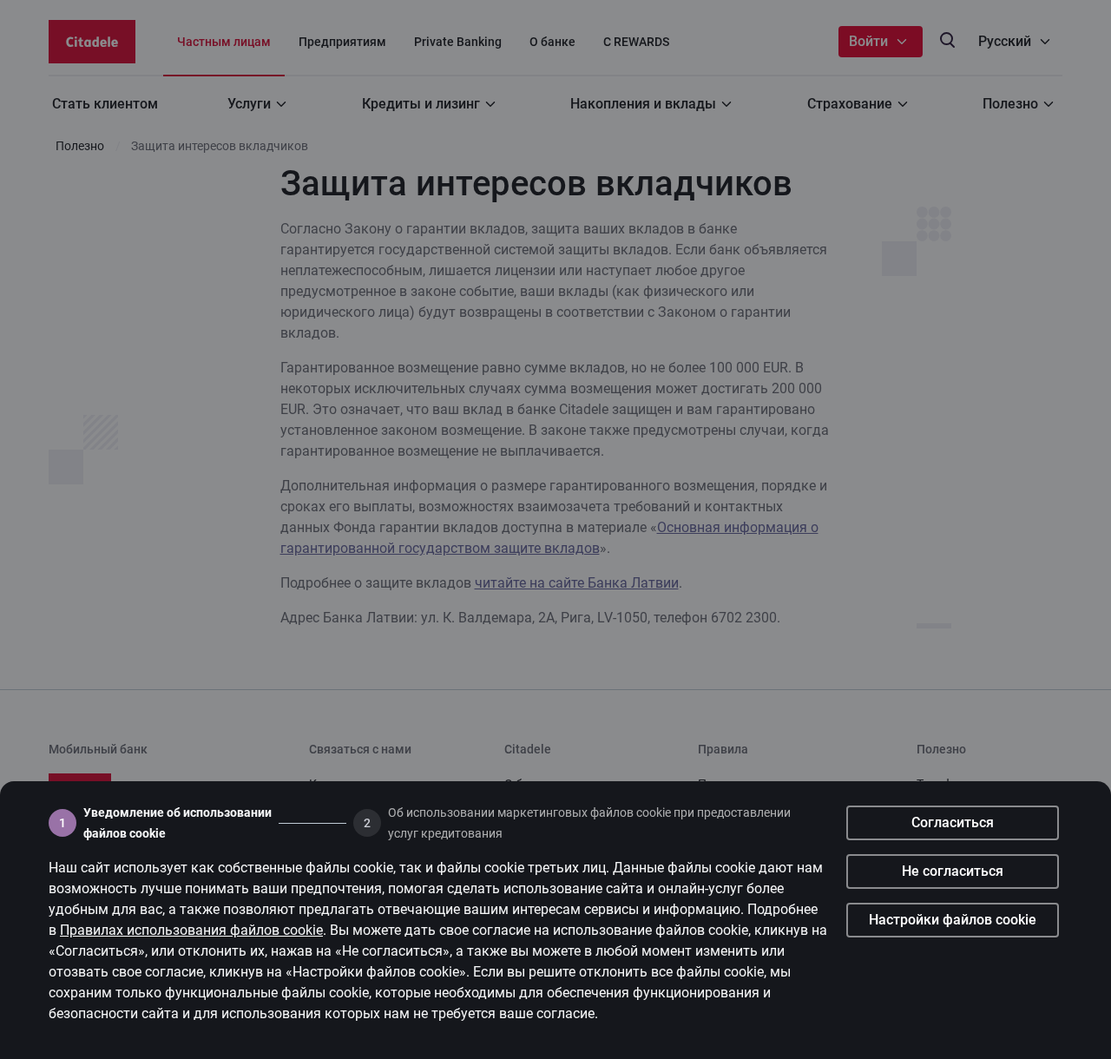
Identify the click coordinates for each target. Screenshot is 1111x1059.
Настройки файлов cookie (952, 919)
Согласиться (952, 822)
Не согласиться (952, 871)
